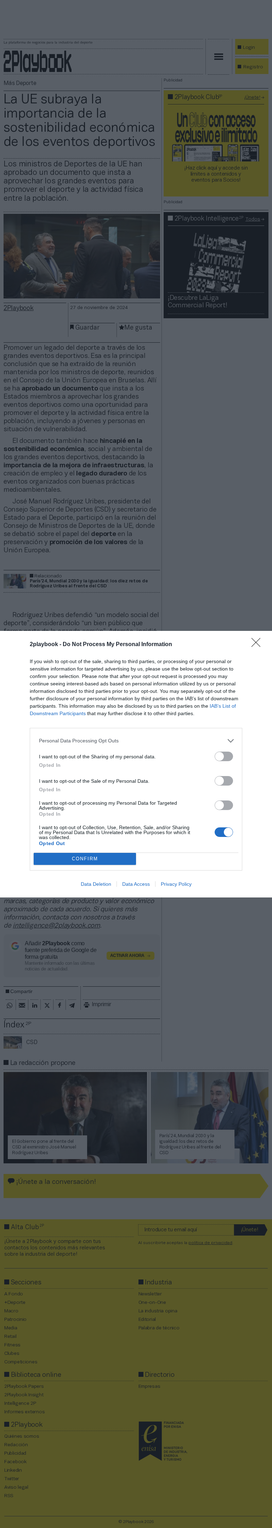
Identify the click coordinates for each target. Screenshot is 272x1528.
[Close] (258, 644)
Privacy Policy (176, 884)
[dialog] (136, 764)
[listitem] (136, 741)
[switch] (224, 756)
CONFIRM (85, 858)
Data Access (136, 884)
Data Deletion (96, 884)
